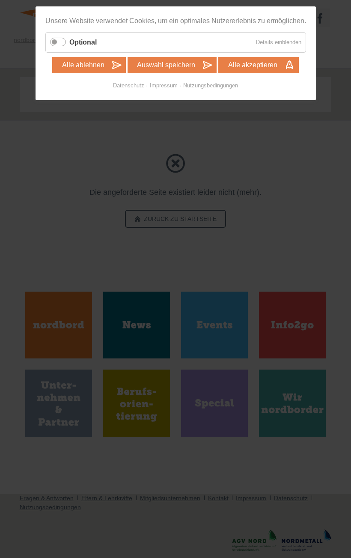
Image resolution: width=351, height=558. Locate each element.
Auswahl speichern (166, 65)
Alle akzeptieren (252, 65)
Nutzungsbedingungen (210, 85)
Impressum (164, 85)
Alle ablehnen (83, 65)
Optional (83, 42)
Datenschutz (128, 85)
